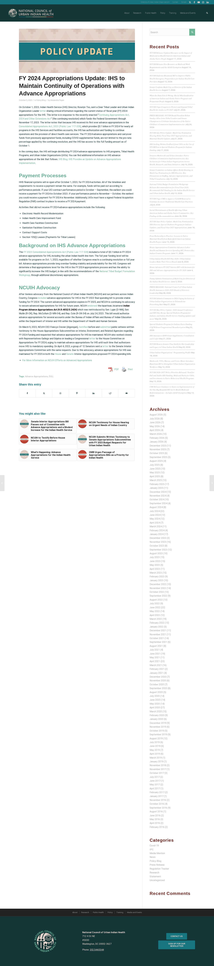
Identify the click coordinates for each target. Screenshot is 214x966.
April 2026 (155, 430)
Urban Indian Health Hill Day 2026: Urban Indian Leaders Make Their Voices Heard (170, 260)
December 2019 (158, 723)
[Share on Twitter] (44, 393)
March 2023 (156, 572)
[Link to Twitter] (190, 2)
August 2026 (156, 414)
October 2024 (157, 499)
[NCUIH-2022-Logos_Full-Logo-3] (31, 13)
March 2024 (156, 526)
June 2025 (155, 468)
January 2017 (156, 796)
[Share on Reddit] (110, 393)
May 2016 (155, 819)
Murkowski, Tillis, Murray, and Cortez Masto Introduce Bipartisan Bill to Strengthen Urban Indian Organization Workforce (172, 363)
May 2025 (155, 472)
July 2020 (155, 696)
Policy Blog (41, 100)
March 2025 (156, 480)
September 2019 (158, 734)
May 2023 (155, 565)
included (42, 298)
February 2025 (157, 484)
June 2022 (155, 607)
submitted (105, 327)
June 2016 (155, 815)
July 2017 (155, 777)
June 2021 (155, 653)
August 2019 (156, 738)
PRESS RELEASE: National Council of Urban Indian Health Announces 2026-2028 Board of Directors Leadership (171, 290)
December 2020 (158, 676)
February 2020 (157, 715)
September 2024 (158, 503)
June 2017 (155, 780)
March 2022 (156, 619)
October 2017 (157, 773)
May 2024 (155, 518)
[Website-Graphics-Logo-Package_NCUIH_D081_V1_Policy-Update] (77, 51)
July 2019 (155, 742)
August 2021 (156, 646)
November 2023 (158, 542)
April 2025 (155, 476)
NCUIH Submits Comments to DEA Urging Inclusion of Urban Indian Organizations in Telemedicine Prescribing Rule (172, 301)
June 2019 (155, 746)
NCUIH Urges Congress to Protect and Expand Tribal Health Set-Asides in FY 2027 (171, 108)
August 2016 (156, 811)
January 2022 (156, 626)
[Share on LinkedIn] (93, 393)
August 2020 (156, 692)
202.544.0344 (97, 949)
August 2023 (156, 553)
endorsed (92, 305)
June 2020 (155, 699)
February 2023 (157, 576)
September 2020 (158, 688)
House (58, 354)
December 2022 (158, 584)
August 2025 (156, 461)
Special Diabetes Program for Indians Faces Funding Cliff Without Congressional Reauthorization (171, 325)
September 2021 (158, 642)
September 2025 (158, 457)
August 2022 (156, 599)
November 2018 (158, 765)
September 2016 (158, 807)
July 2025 (155, 465)
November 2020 (158, 680)
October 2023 (157, 545)
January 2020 (156, 719)
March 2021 (156, 665)
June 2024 (155, 515)
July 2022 (155, 603)
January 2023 (156, 580)
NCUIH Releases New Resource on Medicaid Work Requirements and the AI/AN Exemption (170, 65)
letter (43, 111)
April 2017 (155, 788)
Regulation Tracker (159, 868)
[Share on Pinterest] (77, 393)
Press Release (157, 864)
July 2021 (155, 649)
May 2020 (155, 703)
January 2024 (156, 534)
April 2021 (155, 661)
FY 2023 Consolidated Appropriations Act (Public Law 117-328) (56, 252)
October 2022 (157, 592)
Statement (155, 876)
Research (154, 872)
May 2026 (155, 426)
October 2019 (157, 730)
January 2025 (156, 488)
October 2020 (157, 684)
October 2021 (157, 638)
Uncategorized (157, 880)
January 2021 (156, 673)
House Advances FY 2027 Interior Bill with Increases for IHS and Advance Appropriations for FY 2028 (172, 268)
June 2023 (155, 561)
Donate (183, 2)
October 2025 (157, 453)
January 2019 (156, 761)
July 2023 (155, 557)
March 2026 (156, 434)
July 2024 (155, 511)
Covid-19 (154, 845)
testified (83, 327)
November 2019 (158, 726)
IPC (151, 849)
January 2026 (156, 441)
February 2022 (157, 622)
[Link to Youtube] (199, 2)
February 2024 (157, 530)
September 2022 (158, 595)
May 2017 (155, 784)
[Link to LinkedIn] (207, 2)
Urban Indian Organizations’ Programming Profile (170, 352)
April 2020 (155, 707)
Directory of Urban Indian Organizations (155, 2)
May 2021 (155, 657)
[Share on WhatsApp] (60, 393)
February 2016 (157, 827)
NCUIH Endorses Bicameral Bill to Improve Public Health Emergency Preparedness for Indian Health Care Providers (172, 78)
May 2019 (155, 750)
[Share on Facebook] (27, 393)
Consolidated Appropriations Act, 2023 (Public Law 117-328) (50, 126)
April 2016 (155, 823)
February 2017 (157, 792)
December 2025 (158, 445)
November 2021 (158, 634)
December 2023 (158, 538)
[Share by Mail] (126, 393)
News (152, 857)
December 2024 (158, 492)
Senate (70, 354)
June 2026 (155, 422)
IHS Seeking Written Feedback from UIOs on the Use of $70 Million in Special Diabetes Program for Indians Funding (172, 147)
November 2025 (158, 449)
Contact (175, 2)
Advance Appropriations (36, 376)
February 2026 (157, 438)
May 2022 (155, 611)
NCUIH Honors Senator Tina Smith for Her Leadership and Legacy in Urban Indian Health (172, 345)
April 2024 (155, 522)
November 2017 (158, 769)
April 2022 (155, 615)
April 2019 (155, 753)
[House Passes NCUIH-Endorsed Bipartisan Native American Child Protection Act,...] (211, 483)
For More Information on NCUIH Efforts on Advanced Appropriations (57, 360)
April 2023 (155, 569)
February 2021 (157, 669)
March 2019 (156, 757)
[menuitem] (155, 2)
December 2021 (158, 630)
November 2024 (158, 495)
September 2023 (158, 549)
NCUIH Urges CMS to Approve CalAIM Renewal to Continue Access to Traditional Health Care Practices (171, 200)
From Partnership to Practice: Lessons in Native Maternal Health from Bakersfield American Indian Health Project (170, 238)
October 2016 (157, 803)
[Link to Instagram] (203, 2)
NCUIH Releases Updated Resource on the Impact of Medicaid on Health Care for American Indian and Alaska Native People (171, 55)
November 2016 (158, 800)
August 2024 (156, 507)
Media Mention (157, 853)
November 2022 (158, 588)
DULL (51, 376)
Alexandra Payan (57, 100)
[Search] (207, 13)
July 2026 (155, 418)
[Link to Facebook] (194, 2)
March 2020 (156, 711)
